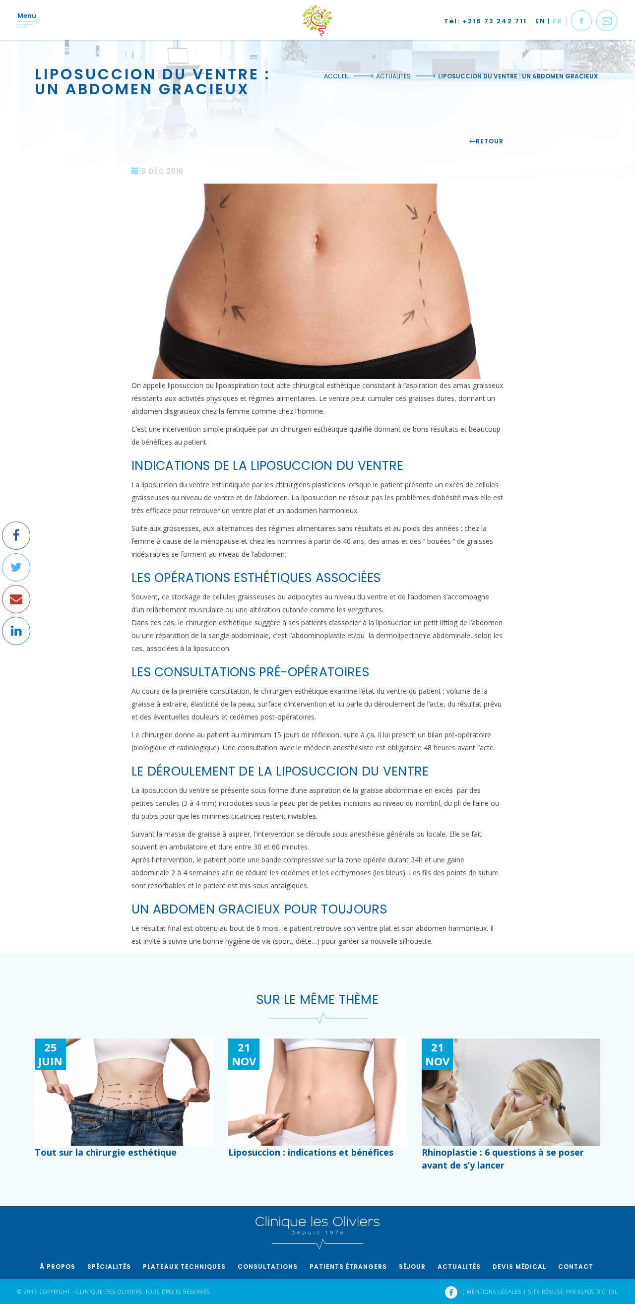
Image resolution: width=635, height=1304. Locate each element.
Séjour (412, 1266)
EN (540, 21)
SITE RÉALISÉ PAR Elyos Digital (573, 1291)
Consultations (268, 1266)
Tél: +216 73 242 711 (485, 21)
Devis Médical (519, 1266)
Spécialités (109, 1266)
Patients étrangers (348, 1266)
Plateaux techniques (184, 1266)
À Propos (57, 1266)
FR (558, 21)
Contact (575, 1266)
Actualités (393, 76)
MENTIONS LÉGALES (495, 1291)
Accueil (336, 76)
